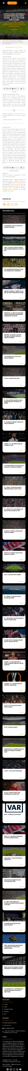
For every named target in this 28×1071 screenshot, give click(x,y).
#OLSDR (5, 117)
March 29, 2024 (17, 119)
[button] (25, 3)
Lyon (15, 24)
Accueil (4, 40)
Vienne (17, 26)
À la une (10, 23)
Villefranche (21, 24)
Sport (5, 23)
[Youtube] (20, 1069)
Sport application (18, 23)
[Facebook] (4, 204)
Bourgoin (12, 26)
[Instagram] (8, 204)
